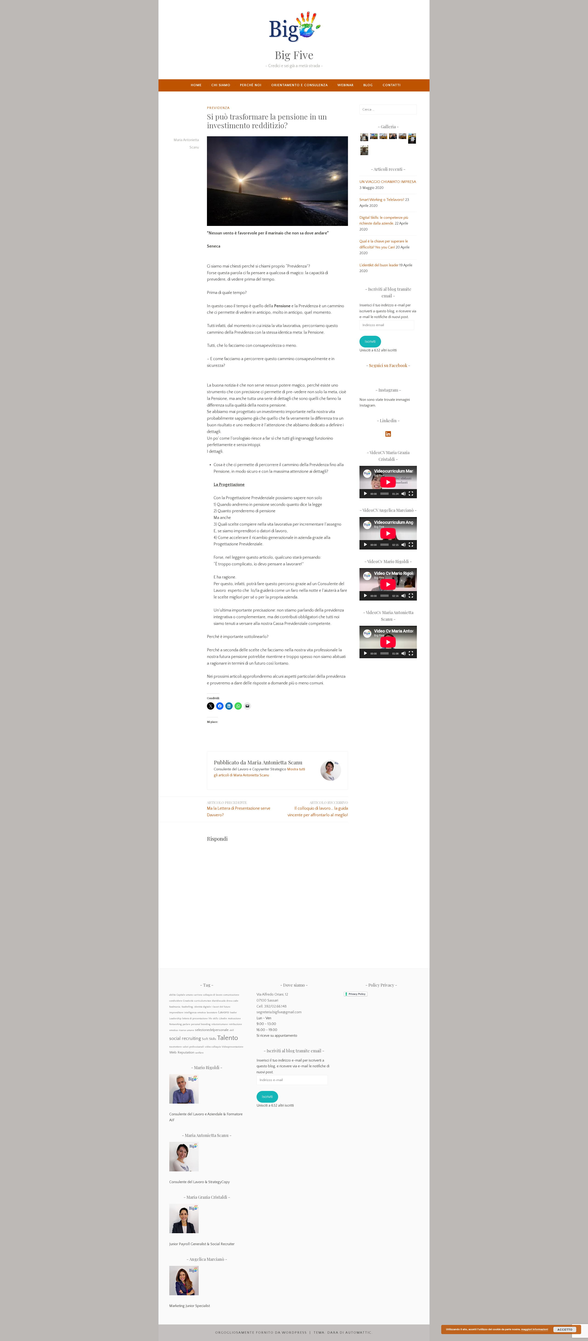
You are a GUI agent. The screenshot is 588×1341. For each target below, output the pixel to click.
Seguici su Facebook (388, 365)
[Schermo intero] (411, 493)
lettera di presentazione (195, 1018)
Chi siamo (220, 85)
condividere (175, 1000)
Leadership (175, 1018)
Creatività (188, 1000)
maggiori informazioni (534, 1329)
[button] (364, 138)
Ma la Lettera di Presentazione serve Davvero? (238, 808)
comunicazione (231, 995)
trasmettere (175, 1046)
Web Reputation (181, 1052)
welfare (199, 1052)
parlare (186, 1024)
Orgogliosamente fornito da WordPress (261, 1333)
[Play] (365, 493)
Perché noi (250, 85)
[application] (388, 482)
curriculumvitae (202, 1000)
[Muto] (403, 493)
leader (233, 1012)
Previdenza (218, 108)
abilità (172, 995)
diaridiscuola (219, 1000)
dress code (232, 1000)
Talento (227, 1038)
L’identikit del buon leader (379, 265)
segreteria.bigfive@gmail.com (279, 1012)
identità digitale (202, 1006)
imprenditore (176, 1012)
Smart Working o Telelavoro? (381, 200)
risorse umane (186, 1030)
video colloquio (213, 1046)
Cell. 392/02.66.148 (272, 1006)
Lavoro (223, 1012)
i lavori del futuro (221, 1006)
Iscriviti (370, 341)
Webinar (345, 85)
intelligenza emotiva (195, 1012)
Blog (368, 85)
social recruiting (185, 1038)
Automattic (358, 1333)
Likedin (223, 1018)
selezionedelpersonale (212, 1030)
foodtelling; (187, 1006)
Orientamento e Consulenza (299, 85)
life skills (213, 1018)
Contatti (392, 85)
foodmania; (175, 1006)
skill (231, 1030)
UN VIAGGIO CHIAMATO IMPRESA (387, 182)
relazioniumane (219, 1024)
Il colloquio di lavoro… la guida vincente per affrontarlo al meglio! (318, 808)
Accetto (564, 1329)
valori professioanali (193, 1046)
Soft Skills (209, 1039)
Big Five (294, 54)
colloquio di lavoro (212, 995)
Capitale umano (185, 995)
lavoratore (212, 1012)
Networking (175, 1024)
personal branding (200, 1024)
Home (196, 85)
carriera (198, 995)
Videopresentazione (232, 1046)
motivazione (234, 1018)
